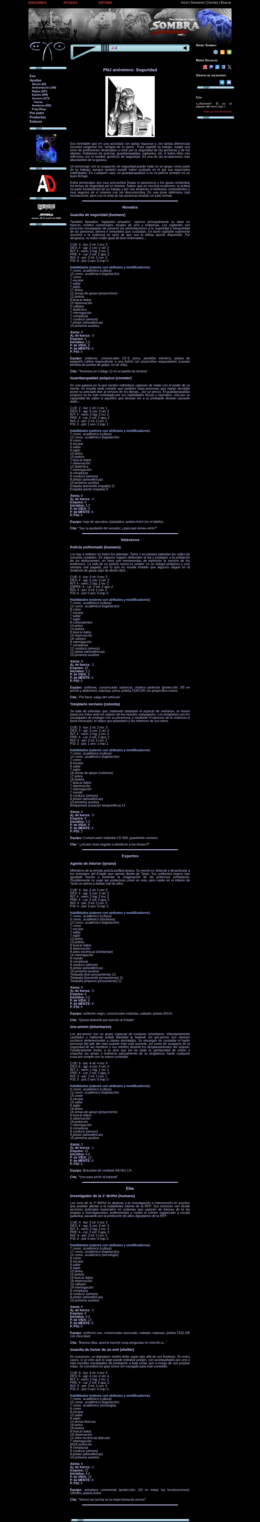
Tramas (36, 102)
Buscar (226, 2)
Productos (38, 117)
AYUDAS (70, 2)
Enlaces (36, 121)
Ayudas (35, 80)
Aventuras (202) (40, 105)
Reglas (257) (38, 91)
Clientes (212, 2)
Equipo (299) (38, 94)
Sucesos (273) (39, 98)
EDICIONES (37, 2)
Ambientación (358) (42, 87)
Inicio (184, 2)
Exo (33, 76)
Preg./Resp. (38, 109)
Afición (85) (37, 84)
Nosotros (197, 2)
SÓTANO (105, 2)
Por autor (37, 113)
